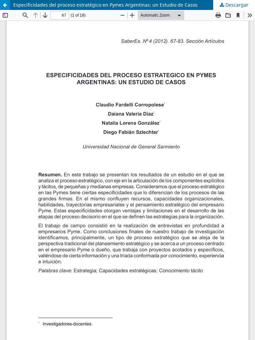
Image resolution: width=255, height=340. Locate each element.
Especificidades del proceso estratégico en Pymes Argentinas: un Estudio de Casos (105, 5)
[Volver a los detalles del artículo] (5, 5)
